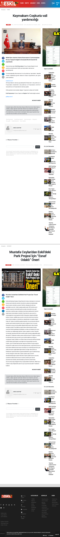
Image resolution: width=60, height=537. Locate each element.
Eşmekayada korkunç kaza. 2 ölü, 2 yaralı (52, 111)
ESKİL (38, 3)
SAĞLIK (33, 509)
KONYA (43, 3)
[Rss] (15, 504)
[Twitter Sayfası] (4, 504)
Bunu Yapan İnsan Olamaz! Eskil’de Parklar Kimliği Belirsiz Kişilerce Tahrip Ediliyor (52, 193)
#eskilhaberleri (15, 121)
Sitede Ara (54, 499)
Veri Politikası (4, 516)
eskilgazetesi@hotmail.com (20, 130)
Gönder (38, 146)
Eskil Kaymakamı (19, 66)
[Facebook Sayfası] (1, 504)
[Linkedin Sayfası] (12, 504)
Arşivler (25, 509)
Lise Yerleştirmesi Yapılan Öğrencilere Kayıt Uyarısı (52, 119)
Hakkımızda (3, 513)
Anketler (54, 500)
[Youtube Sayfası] (10, 504)
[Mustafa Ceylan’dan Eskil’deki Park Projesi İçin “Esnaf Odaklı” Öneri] (21, 279)
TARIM (22, 3)
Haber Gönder (4, 525)
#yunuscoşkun (27, 119)
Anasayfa (3, 9)
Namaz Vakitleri (44, 503)
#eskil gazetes (9, 119)
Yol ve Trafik (45, 500)
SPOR (32, 511)
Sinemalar (44, 510)
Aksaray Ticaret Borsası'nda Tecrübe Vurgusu (52, 103)
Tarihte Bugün (45, 508)
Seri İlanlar (44, 512)
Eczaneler (44, 505)
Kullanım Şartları (5, 521)
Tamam (51, 535)
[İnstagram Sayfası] (7, 504)
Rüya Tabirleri (55, 504)
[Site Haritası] (2, 507)
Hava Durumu (45, 499)
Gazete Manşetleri (44, 516)
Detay (45, 535)
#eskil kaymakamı (18, 119)
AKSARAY (33, 3)
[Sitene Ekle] (4, 507)
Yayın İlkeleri (4, 515)
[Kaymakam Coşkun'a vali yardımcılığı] (21, 41)
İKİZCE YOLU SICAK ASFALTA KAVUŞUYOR (52, 152)
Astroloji (54, 506)
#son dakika (23, 121)
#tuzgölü (8, 121)
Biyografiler (55, 502)
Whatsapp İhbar (4, 523)
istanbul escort (9, 80)
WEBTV (27, 3)
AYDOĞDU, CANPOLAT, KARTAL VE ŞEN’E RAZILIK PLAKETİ (52, 93)
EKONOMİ (33, 507)
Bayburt (25, 93)
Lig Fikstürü (44, 507)
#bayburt (34, 119)
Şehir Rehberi (45, 514)
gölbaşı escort (9, 96)
